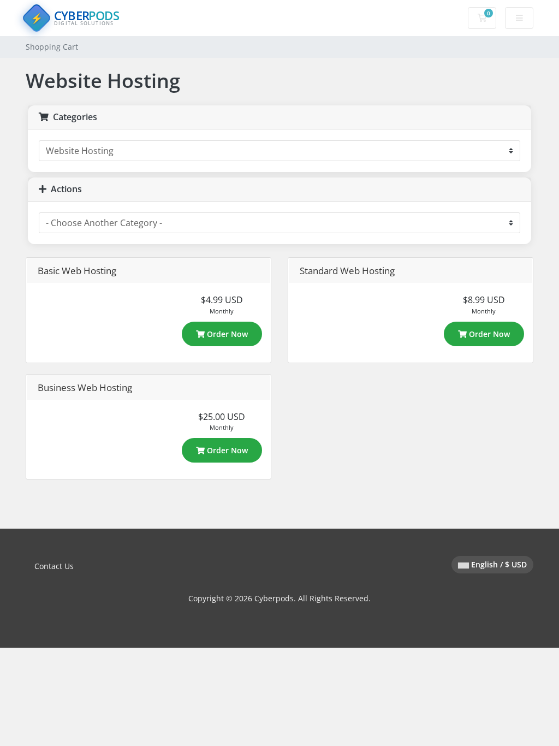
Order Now (226, 334)
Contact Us (54, 566)
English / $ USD (498, 564)
